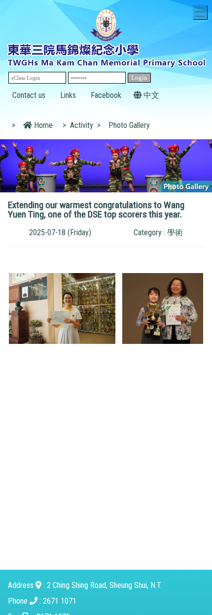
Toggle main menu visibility (200, 12)
